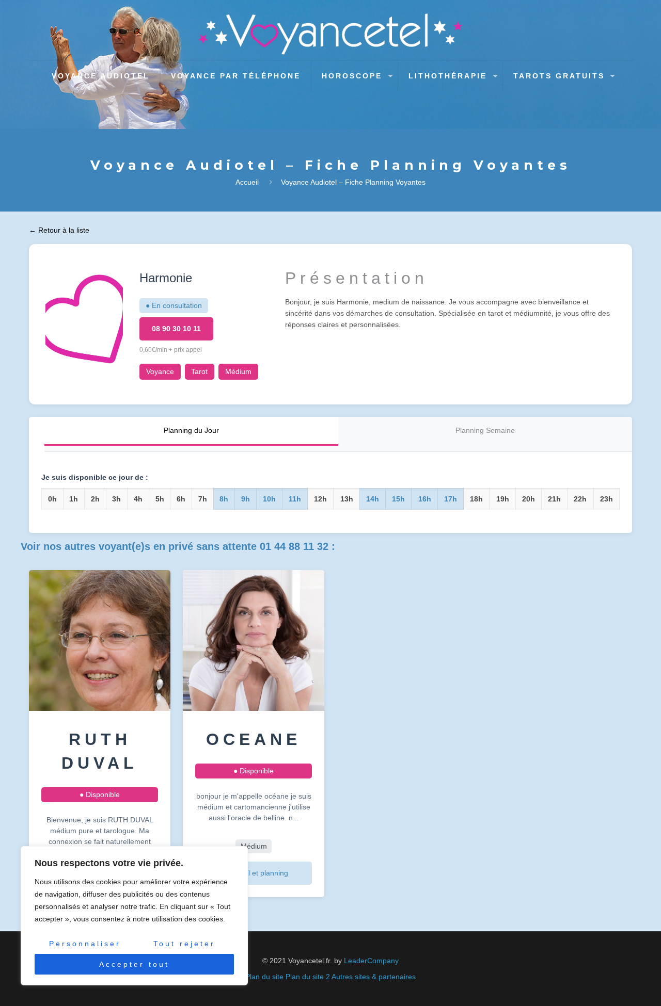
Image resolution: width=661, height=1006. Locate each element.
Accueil (247, 182)
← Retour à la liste (59, 230)
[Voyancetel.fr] (330, 34)
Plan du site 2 (308, 976)
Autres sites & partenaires (374, 976)
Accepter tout (134, 964)
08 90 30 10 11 (176, 328)
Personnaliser (85, 943)
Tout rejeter (184, 943)
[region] (134, 915)
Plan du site (264, 976)
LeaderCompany (371, 960)
